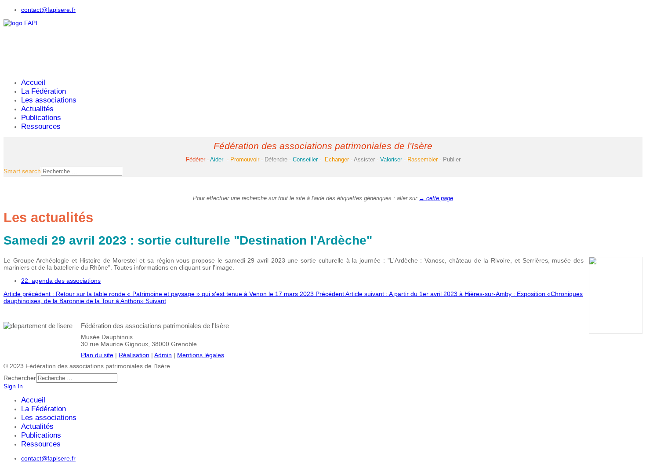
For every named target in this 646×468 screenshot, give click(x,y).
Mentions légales (200, 354)
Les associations (48, 100)
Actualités (37, 109)
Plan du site (97, 354)
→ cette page (436, 198)
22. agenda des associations (61, 280)
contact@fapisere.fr (48, 9)
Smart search (22, 171)
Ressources (41, 126)
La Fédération (43, 91)
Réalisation (134, 354)
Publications (41, 117)
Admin (163, 354)
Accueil (33, 82)
